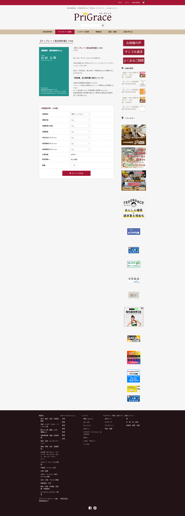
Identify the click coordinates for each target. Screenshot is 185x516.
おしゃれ (86, 422)
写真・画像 (108, 429)
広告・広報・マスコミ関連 (50, 480)
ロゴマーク (108, 422)
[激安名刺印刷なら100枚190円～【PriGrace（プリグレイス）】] (92, 20)
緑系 (63, 429)
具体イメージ (129, 415)
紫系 (63, 435)
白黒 (63, 438)
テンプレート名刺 (64, 32)
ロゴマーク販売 (83, 32)
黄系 (63, 425)
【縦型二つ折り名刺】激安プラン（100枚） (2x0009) (130, 75)
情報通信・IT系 (46, 483)
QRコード (108, 419)
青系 (63, 432)
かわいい (86, 429)
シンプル (86, 444)
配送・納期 (113, 32)
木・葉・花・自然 (132, 422)
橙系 (63, 422)
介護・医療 (44, 471)
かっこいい (87, 425)
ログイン (127, 2)
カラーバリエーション (67, 415)
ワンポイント (109, 425)
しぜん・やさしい (89, 441)
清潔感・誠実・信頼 (133, 425)
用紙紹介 (99, 32)
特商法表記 (64, 499)
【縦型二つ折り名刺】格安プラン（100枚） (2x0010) (130, 100)
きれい (85, 437)
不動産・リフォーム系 (48, 468)
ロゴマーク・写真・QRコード (113, 415)
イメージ (85, 415)
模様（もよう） (88, 419)
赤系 (63, 419)
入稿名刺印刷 (47, 32)
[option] (54, 71)
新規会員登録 (136, 2)
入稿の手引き (128, 32)
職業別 (41, 415)
